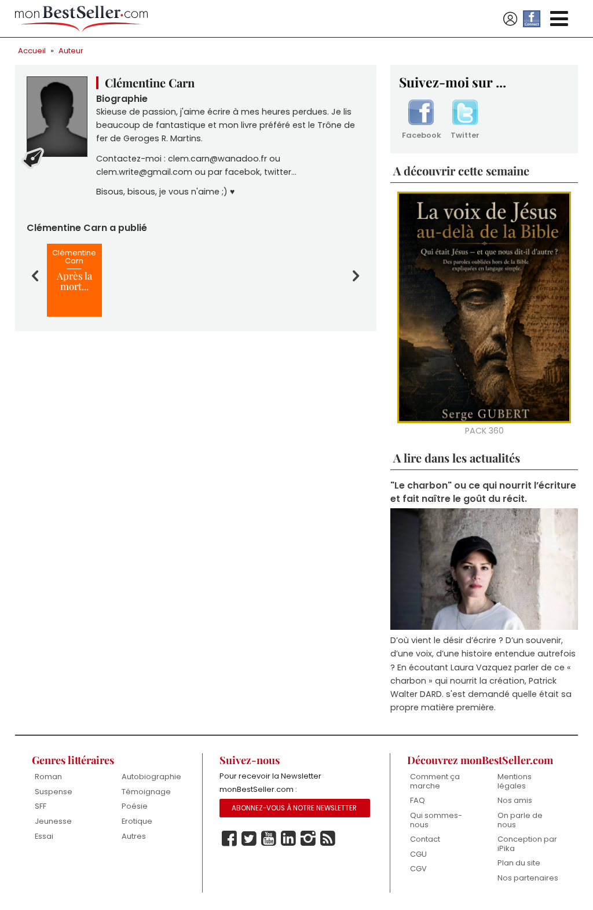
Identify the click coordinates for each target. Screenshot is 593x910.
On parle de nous (520, 820)
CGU (418, 854)
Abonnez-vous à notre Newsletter (294, 808)
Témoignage (146, 791)
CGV (418, 868)
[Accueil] (81, 19)
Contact (425, 839)
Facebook (421, 135)
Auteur (70, 50)
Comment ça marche (435, 781)
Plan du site (518, 862)
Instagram (308, 838)
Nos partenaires (527, 877)
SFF (40, 806)
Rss (327, 838)
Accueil (32, 50)
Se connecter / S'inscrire (510, 19)
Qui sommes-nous (436, 820)
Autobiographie (151, 776)
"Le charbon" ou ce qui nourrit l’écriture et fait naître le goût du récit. (483, 492)
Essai (44, 836)
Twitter (465, 135)
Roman (48, 776)
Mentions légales (514, 781)
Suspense (53, 791)
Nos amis (514, 800)
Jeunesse (53, 821)
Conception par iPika (527, 844)
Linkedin (288, 838)
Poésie (135, 806)
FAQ (417, 800)
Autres (134, 836)
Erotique (137, 821)
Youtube (268, 838)
